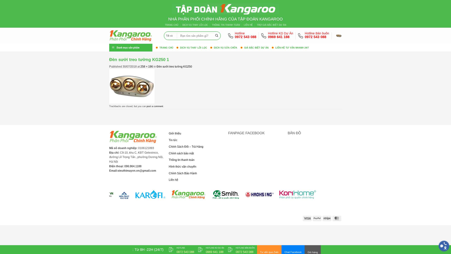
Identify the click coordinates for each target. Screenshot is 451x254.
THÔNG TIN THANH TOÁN (226, 25)
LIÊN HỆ (248, 25)
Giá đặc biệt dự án (256, 47)
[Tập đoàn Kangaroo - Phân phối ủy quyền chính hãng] (134, 36)
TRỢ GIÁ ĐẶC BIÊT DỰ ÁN (271, 25)
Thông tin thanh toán (181, 159)
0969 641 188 (278, 37)
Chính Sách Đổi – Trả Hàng (186, 146)
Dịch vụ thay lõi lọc (193, 47)
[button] (339, 36)
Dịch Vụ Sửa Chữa (225, 47)
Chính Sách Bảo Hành (183, 173)
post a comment (155, 106)
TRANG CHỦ (171, 25)
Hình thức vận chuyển (182, 166)
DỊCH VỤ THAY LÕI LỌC (195, 25)
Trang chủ (166, 47)
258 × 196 (146, 66)
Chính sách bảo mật (181, 153)
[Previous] (118, 196)
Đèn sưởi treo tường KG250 (174, 66)
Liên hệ (173, 179)
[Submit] (217, 36)
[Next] (332, 196)
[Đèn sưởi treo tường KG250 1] (132, 85)
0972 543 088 (245, 37)
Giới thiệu (175, 133)
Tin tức (173, 140)
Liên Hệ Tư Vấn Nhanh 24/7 (292, 47)
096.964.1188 (132, 166)
